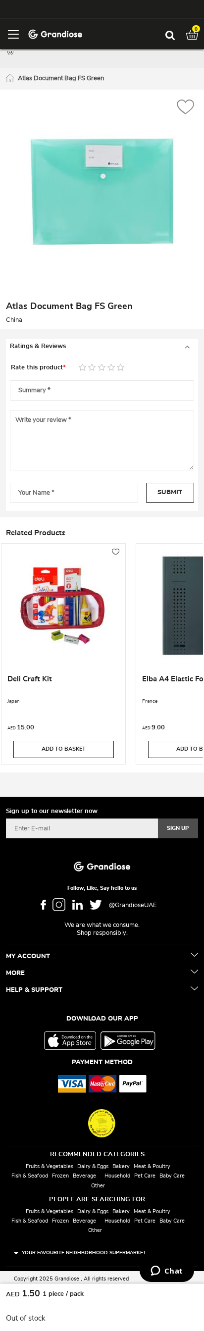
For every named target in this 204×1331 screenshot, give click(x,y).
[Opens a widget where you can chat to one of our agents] (166, 1271)
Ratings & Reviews (38, 346)
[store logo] (55, 33)
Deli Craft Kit (29, 679)
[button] (185, 108)
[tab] (102, 347)
